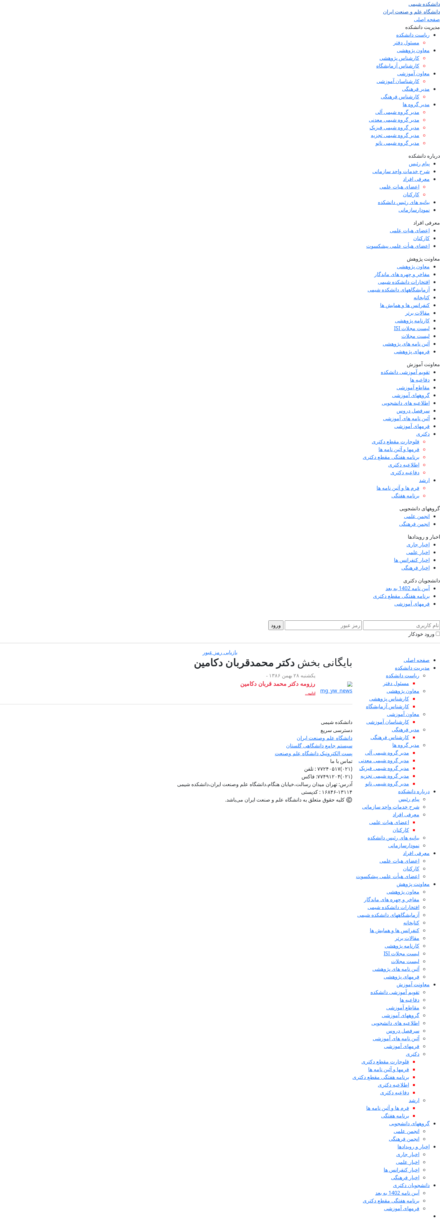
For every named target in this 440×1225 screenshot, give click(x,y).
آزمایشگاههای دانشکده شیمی (399, 289)
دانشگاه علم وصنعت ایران (324, 737)
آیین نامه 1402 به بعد (408, 588)
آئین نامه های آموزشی (406, 418)
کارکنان (411, 194)
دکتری (423, 433)
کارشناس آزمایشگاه (397, 65)
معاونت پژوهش (413, 883)
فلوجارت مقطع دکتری (395, 441)
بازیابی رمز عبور (220, 652)
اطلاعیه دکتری (403, 464)
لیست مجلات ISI (412, 328)
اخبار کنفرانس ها (412, 559)
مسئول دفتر (406, 42)
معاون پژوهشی (413, 50)
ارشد (424, 480)
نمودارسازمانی (414, 209)
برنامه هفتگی (405, 495)
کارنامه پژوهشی (412, 320)
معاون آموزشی (413, 73)
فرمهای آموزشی (412, 426)
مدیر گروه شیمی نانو (397, 142)
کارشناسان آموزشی (398, 81)
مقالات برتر (417, 312)
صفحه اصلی (427, 19)
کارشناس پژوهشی (399, 57)
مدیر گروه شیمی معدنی (394, 119)
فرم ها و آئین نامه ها (398, 487)
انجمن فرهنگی (414, 523)
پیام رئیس (419, 163)
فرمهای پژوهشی (412, 351)
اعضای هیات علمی (399, 186)
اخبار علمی (418, 552)
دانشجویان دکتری (411, 1185)
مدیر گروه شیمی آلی (397, 112)
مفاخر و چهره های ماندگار (402, 274)
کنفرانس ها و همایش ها (405, 305)
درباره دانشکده (414, 791)
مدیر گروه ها (416, 104)
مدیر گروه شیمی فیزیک (394, 127)
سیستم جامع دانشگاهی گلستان (319, 745)
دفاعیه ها (420, 379)
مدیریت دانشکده (412, 667)
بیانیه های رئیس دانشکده (404, 202)
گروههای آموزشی (411, 395)
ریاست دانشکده (413, 34)
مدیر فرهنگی (416, 88)
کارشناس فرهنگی (400, 96)
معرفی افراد (416, 178)
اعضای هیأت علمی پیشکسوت (398, 245)
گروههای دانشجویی (409, 1123)
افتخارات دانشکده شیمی (404, 281)
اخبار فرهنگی (415, 567)
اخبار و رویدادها (413, 1146)
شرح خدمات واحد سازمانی (401, 171)
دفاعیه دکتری (404, 472)
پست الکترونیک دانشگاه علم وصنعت (313, 753)
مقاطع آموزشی (413, 387)
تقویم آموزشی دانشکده (405, 372)
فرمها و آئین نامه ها (398, 449)
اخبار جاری (418, 544)
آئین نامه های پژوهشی (406, 343)
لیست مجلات (415, 335)
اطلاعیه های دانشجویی (406, 402)
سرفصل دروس (413, 410)
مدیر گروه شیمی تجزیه (395, 135)
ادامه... (310, 693)
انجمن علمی (417, 516)
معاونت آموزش (413, 984)
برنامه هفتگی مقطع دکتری (391, 456)
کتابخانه (422, 297)
